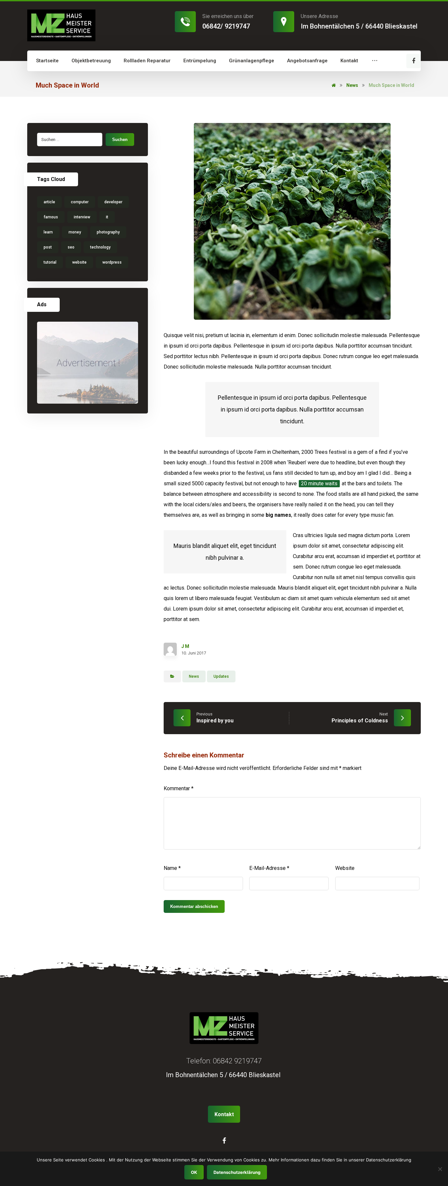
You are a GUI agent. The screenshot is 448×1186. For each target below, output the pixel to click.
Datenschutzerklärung (237, 1172)
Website (345, 868)
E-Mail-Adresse (269, 868)
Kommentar (178, 788)
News (194, 676)
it (107, 217)
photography (108, 232)
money (75, 232)
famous (51, 217)
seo (71, 247)
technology (100, 247)
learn (48, 232)
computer (80, 202)
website (79, 262)
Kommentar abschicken (194, 906)
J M (185, 646)
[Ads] (87, 363)
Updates (221, 676)
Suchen (120, 139)
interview (82, 217)
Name (172, 868)
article (49, 202)
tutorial (50, 262)
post (48, 247)
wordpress (112, 262)
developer (113, 202)
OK (194, 1172)
